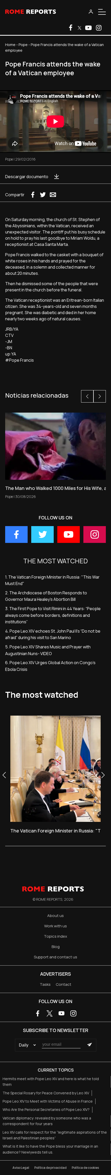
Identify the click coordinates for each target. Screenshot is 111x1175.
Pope (23, 44)
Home (10, 44)
